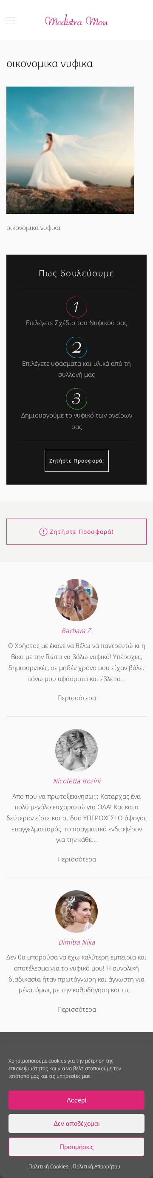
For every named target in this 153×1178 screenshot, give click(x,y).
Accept (76, 1100)
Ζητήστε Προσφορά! (76, 460)
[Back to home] (76, 20)
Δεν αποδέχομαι (76, 1123)
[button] (10, 20)
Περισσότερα (76, 697)
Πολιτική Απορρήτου (96, 1166)
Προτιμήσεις (77, 1146)
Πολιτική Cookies (48, 1166)
